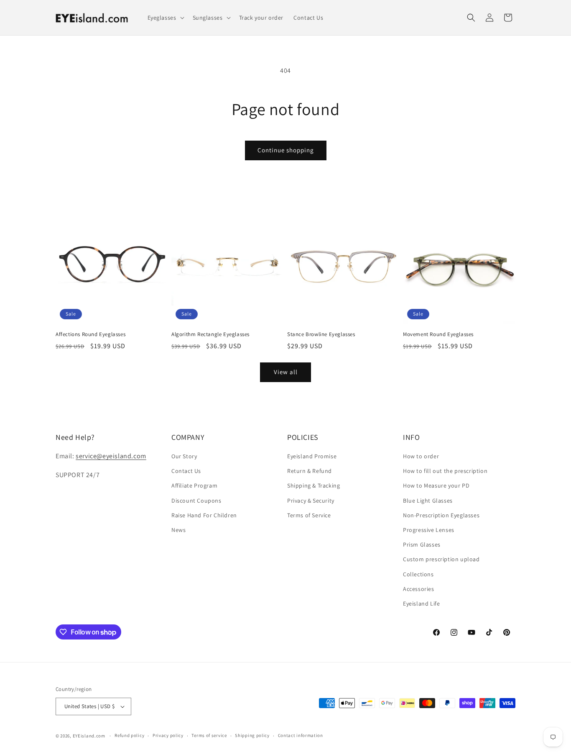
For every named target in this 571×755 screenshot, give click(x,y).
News (178, 530)
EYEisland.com (89, 736)
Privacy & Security (310, 500)
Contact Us (186, 471)
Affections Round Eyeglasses (90, 334)
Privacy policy (168, 735)
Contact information (300, 735)
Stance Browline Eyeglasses (321, 334)
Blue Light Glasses (428, 500)
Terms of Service (309, 515)
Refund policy (129, 735)
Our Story (184, 456)
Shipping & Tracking (313, 485)
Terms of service (209, 735)
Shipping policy (252, 735)
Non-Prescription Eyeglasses (441, 515)
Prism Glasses (422, 544)
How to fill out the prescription (445, 471)
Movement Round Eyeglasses (438, 334)
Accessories (418, 589)
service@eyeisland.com (111, 456)
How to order (421, 456)
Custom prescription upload (441, 559)
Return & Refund (309, 471)
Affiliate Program (194, 485)
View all (286, 372)
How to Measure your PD (436, 485)
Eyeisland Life (421, 603)
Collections (418, 574)
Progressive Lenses (428, 530)
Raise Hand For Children (204, 515)
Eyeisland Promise (311, 456)
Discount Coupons (196, 500)
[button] (165, 17)
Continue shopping (285, 150)
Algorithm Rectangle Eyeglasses (210, 334)
